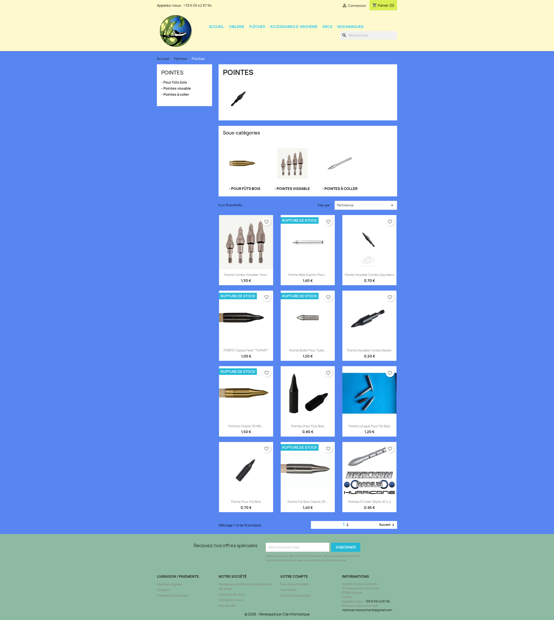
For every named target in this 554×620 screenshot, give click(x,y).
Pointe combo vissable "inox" (246, 275)
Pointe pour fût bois (246, 502)
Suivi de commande (294, 584)
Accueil (216, 26)
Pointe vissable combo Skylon (369, 350)
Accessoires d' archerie (293, 26)
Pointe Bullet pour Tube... (308, 350)
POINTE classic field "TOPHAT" (246, 350)
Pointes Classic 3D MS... (246, 426)
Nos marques (350, 26)
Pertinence (366, 205)
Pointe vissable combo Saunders (369, 275)
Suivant (387, 525)
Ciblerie (236, 26)
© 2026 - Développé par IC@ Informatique (277, 614)
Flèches (257, 26)
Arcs (327, 26)
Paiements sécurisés (172, 595)
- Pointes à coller (175, 94)
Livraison (163, 590)
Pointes (172, 72)
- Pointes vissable (176, 88)
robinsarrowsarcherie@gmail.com (367, 610)
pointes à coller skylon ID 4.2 (369, 502)
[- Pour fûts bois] (244, 163)
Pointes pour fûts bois (307, 426)
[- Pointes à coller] (339, 163)
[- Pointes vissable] (292, 163)
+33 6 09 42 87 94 (197, 5)
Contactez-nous (231, 600)
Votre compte (294, 576)
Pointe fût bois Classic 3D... (308, 502)
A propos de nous (232, 594)
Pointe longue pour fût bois (369, 426)
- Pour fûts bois (174, 82)
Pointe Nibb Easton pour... (307, 275)
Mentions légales (169, 584)
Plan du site (227, 606)
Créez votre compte (295, 595)
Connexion (288, 590)
